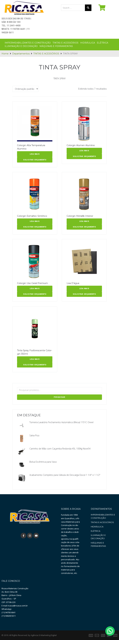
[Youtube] (36, 535)
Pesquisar (59, 397)
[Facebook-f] (23, 535)
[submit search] (88, 7)
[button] (110, 631)
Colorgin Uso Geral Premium (32, 283)
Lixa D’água (73, 283)
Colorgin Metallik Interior (80, 216)
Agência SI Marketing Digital (44, 635)
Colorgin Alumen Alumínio (81, 145)
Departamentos (21, 53)
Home (5, 53)
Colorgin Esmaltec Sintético (32, 216)
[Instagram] (30, 535)
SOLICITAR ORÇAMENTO (34, 160)
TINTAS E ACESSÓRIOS (46, 53)
